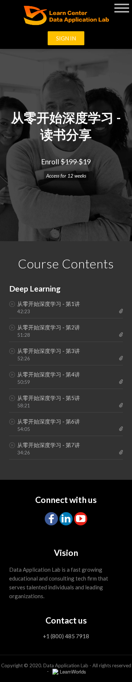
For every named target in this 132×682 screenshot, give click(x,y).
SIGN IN (66, 38)
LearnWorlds (73, 671)
